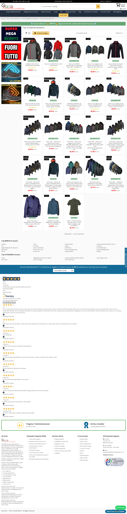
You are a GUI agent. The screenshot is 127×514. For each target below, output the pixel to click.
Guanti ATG (36, 251)
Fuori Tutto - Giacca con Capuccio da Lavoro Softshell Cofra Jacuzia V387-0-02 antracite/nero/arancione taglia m (94, 145)
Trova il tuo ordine (85, 448)
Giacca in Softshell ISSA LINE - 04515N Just (53, 64)
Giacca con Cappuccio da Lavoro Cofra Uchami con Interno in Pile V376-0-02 (95, 65)
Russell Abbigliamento (103, 249)
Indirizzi (82, 451)
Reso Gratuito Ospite (85, 446)
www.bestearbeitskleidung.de (9, 495)
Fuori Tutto (4, 259)
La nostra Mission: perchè (9, 475)
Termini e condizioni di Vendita (63, 451)
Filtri (29, 33)
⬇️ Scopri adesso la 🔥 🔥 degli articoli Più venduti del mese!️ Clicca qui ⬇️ (63, 23)
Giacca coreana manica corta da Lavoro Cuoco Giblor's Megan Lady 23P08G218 (74, 223)
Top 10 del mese (69, 259)
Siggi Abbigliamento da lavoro (9, 248)
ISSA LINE (35, 246)
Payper (67, 246)
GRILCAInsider (83, 458)
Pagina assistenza (59, 439)
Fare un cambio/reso (85, 444)
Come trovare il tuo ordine (36, 452)
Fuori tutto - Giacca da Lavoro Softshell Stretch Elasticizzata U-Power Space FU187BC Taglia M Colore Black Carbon (53, 185)
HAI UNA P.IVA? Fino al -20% (21, 1)
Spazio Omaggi (37, 259)
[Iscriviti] (72, 270)
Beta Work (4, 249)
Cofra (34, 244)
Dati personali (83, 439)
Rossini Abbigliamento (71, 249)
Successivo (12, 302)
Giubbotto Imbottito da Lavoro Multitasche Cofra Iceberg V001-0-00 (74, 105)
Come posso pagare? (35, 439)
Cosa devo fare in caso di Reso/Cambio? (36, 447)
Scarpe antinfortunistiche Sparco (106, 244)
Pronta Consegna (42, 33)
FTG (2, 246)
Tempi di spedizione (60, 448)
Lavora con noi (7, 484)
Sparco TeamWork (38, 248)
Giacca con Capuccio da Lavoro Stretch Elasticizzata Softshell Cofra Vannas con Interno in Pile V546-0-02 (74, 184)
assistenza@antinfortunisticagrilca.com (113, 452)
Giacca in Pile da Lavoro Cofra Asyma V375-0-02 (32, 104)
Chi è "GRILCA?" (7, 471)
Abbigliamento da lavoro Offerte (42, 258)
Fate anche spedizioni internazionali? (39, 459)
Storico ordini (83, 441)
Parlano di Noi (6, 480)
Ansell (3, 251)
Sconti (3, 258)
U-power (3, 244)
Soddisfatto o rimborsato (61, 441)
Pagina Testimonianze (8, 482)
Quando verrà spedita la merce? (37, 444)
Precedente (6, 302)
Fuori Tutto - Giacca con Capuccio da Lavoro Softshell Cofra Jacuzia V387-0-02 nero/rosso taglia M (53, 144)
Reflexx (99, 251)
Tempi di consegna (60, 446)
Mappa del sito (7, 478)
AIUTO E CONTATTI (105, 1)
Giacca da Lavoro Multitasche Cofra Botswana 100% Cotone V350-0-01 (32, 222)
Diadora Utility (69, 244)
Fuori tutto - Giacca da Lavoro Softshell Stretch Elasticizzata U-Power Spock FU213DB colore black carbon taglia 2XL (115, 145)
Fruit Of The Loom (38, 249)
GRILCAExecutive (84, 455)
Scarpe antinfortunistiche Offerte (74, 258)
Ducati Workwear (101, 248)
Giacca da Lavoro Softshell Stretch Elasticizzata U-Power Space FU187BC (53, 105)
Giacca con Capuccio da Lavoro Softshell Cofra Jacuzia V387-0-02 (95, 105)
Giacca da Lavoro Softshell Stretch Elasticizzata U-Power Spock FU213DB (32, 143)
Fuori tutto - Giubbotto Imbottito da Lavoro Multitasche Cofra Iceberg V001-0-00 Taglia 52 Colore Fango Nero (115, 185)
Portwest (99, 246)
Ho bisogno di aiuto (34, 450)
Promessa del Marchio (9, 473)
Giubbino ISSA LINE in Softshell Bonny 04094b (32, 64)
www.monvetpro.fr (6, 488)
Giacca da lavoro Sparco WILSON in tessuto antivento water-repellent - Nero (116, 66)
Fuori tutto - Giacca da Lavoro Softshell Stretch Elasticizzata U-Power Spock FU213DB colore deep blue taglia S (32, 185)
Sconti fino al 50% (126, 260)
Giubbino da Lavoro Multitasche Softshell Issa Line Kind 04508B (53, 222)
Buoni (81, 453)
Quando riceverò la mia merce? (37, 441)
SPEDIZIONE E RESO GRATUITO (63, 1)
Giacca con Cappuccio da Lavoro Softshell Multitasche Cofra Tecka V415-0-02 (115, 105)
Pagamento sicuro (59, 444)
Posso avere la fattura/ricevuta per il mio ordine (38, 456)
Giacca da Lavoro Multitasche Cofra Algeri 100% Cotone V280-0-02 (94, 183)
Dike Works (68, 248)
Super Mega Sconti (102, 258)
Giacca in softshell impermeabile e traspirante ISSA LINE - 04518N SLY (74, 65)
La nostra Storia (7, 476)
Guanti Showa (69, 251)
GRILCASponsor (84, 460)
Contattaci (57, 453)
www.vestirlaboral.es (6, 501)
